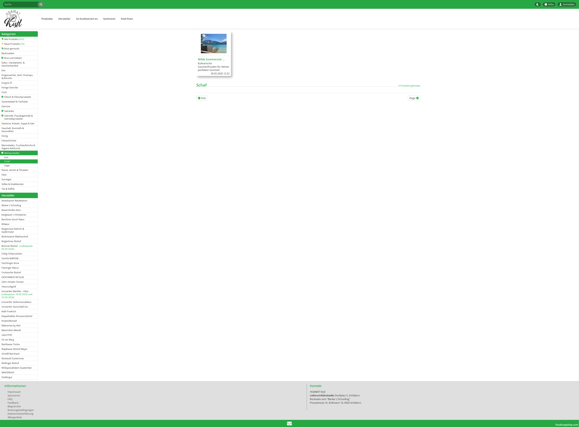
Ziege (412, 98)
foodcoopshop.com (567, 424)
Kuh (203, 98)
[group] (213, 53)
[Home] (19, 19)
